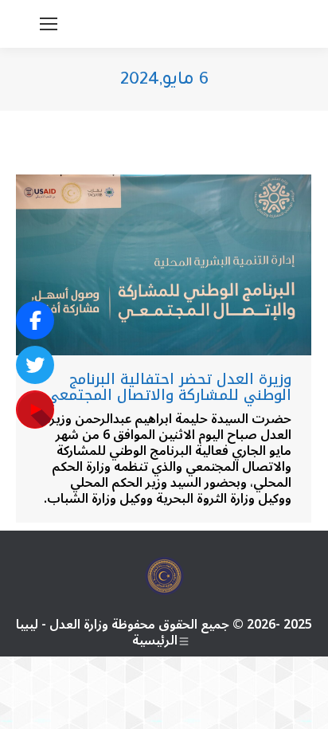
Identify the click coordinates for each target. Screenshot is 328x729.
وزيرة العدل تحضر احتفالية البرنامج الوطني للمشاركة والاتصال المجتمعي (168, 387)
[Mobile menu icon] (48, 24)
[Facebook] (35, 320)
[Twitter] (35, 365)
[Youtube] (35, 409)
